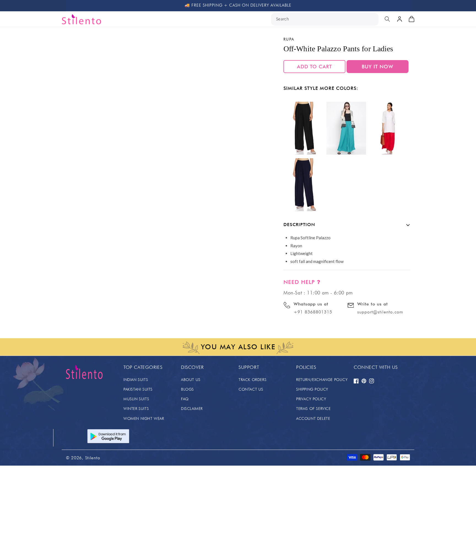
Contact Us (251, 389)
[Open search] (387, 19)
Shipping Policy (312, 389)
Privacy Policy (311, 399)
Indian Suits (135, 379)
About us (191, 379)
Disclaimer (192, 408)
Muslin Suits (136, 399)
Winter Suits (136, 408)
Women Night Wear (143, 418)
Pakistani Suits (138, 389)
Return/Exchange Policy (322, 379)
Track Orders (252, 379)
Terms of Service (313, 408)
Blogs (187, 389)
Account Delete (313, 418)
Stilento (92, 457)
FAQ (185, 399)
